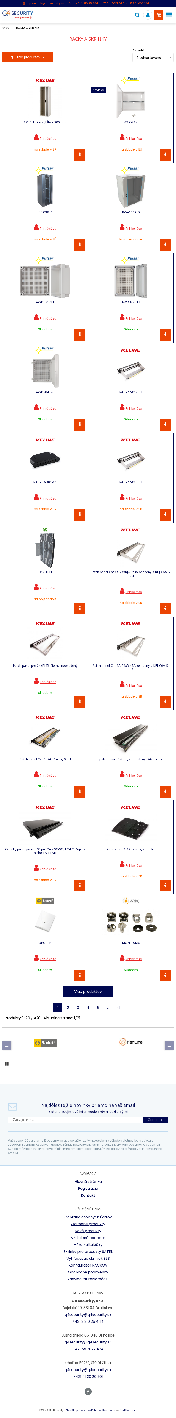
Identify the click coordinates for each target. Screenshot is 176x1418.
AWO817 (130, 122)
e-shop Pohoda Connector (98, 1410)
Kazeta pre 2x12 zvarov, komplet (130, 849)
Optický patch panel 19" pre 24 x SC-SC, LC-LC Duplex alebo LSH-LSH (45, 851)
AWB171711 (45, 302)
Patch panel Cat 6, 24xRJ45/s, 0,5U (45, 759)
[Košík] (158, 15)
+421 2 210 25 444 (86, 3)
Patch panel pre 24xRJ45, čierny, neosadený (45, 665)
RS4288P (45, 212)
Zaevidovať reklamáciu (88, 1279)
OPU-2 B (45, 943)
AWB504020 (45, 392)
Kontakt (88, 1195)
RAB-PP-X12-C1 (131, 392)
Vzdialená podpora (88, 1237)
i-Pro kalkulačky (88, 1244)
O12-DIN (45, 572)
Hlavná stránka (88, 1181)
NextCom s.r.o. (129, 1410)
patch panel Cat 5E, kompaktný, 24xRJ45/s (130, 759)
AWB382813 (131, 302)
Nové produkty (88, 1231)
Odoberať (155, 1120)
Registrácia (88, 1188)
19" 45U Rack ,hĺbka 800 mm (45, 122)
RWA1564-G (131, 212)
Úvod (6, 28)
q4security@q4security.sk (46, 3)
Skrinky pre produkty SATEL (88, 1251)
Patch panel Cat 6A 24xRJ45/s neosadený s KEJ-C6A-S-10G (131, 574)
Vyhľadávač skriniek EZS (88, 1258)
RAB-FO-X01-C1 (45, 482)
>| (118, 1007)
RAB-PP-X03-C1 (131, 482)
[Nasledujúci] (169, 1045)
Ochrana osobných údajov (88, 1217)
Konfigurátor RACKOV (88, 1265)
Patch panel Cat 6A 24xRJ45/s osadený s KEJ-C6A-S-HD (130, 667)
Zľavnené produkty (88, 1224)
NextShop (72, 1410)
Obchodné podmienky (88, 1272)
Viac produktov (88, 991)
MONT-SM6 (131, 943)
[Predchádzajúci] (6, 1045)
